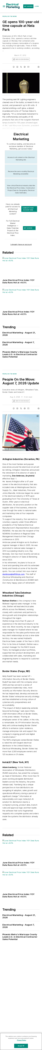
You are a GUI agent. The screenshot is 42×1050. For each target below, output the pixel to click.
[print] (39, 67)
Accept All (21, 1046)
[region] (21, 1041)
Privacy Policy (21, 1040)
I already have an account (21, 244)
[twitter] (21, 67)
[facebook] (14, 67)
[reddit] (25, 67)
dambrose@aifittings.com (13, 574)
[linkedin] (17, 67)
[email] (28, 67)
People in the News (9, 16)
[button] (4, 6)
